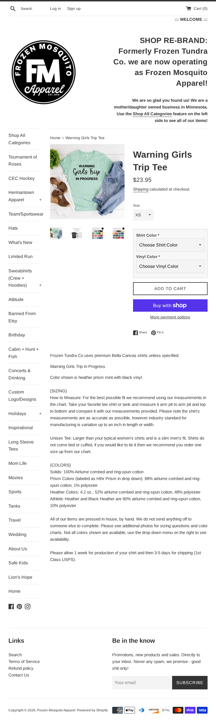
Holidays (25, 413)
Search (15, 654)
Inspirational (20, 427)
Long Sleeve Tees (21, 446)
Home (14, 591)
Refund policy (20, 668)
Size (136, 205)
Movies (15, 477)
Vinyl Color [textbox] (148, 256)
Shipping (140, 189)
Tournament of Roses (22, 161)
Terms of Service (24, 661)
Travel (14, 520)
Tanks (14, 506)
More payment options (170, 317)
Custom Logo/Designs (22, 396)
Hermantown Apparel (25, 196)
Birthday (16, 334)
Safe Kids (18, 562)
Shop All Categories (19, 139)
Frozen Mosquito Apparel (56, 710)
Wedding (17, 534)
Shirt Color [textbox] (147, 235)
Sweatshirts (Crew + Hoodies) (25, 278)
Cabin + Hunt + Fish (23, 353)
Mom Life (17, 463)
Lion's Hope (20, 577)
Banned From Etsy (22, 317)
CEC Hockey (21, 178)
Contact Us (18, 675)
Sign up (74, 8)
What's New (20, 242)
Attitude (16, 299)
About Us (17, 548)
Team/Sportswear (25, 214)
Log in (55, 8)
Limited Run (20, 256)
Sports (14, 491)
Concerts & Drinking (19, 374)
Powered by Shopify (92, 710)
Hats (13, 228)
